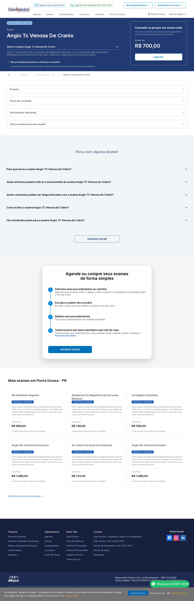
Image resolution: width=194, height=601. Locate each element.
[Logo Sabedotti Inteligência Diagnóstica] (18, 10)
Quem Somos (72, 536)
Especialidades (52, 545)
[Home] (9, 74)
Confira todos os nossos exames (24, 496)
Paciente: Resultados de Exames (23, 541)
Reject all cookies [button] (157, 593)
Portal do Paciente (17, 536)
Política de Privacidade (77, 550)
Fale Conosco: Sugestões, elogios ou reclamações (118, 536)
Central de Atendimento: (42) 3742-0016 (113, 545)
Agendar (159, 57)
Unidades (12, 555)
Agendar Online (97, 239)
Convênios (50, 550)
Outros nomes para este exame (28, 124)
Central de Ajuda (101, 550)
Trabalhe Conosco (75, 555)
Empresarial (99, 555)
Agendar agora (70, 349)
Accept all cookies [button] (138, 593)
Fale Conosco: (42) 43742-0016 (109, 541)
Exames (48, 541)
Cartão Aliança (15, 550)
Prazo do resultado (20, 100)
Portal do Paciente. (65, 335)
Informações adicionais (23, 112)
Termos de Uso (73, 559)
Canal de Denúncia (75, 541)
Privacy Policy (72, 595)
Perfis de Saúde (52, 555)
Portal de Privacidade (76, 545)
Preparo (14, 89)
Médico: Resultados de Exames (23, 545)
